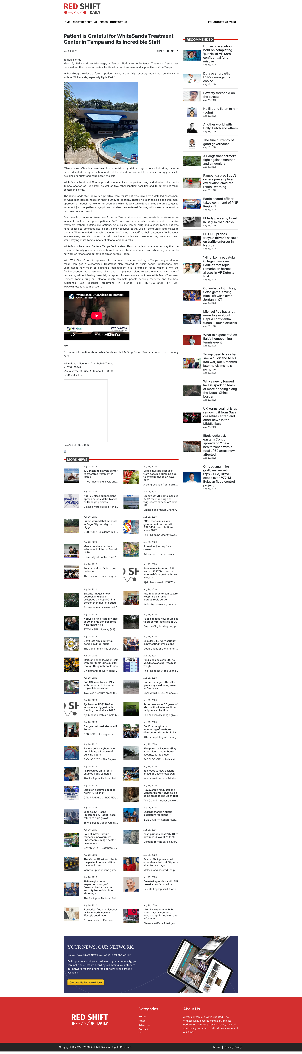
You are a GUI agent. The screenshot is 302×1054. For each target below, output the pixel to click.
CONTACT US (118, 22)
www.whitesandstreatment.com (82, 286)
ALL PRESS (101, 22)
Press (141, 1020)
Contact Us (143, 1031)
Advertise (144, 1025)
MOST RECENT (82, 22)
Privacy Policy (233, 1047)
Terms (216, 1047)
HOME (66, 22)
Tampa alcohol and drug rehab (137, 217)
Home (141, 1016)
